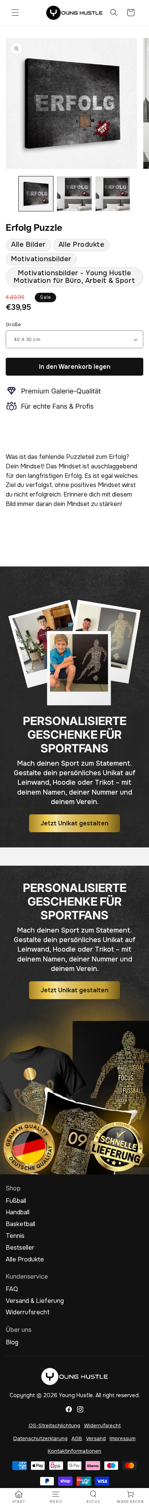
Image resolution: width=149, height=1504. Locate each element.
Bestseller (20, 1248)
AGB (76, 1438)
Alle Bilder (28, 244)
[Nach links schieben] (8, 195)
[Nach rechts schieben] (140, 195)
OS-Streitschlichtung (54, 1425)
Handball (17, 1212)
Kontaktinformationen (74, 1451)
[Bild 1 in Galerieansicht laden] (36, 193)
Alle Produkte (81, 244)
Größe (13, 324)
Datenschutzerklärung (40, 1438)
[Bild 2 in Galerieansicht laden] (74, 193)
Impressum (123, 1438)
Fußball (16, 1201)
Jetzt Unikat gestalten (74, 823)
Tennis (15, 1236)
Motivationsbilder (41, 259)
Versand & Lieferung (35, 1301)
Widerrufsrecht (28, 1312)
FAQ (12, 1289)
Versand (96, 1438)
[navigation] (18, 1497)
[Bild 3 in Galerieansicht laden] (113, 193)
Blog (12, 1342)
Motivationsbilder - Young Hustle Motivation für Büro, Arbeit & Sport (74, 276)
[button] (15, 12)
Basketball (20, 1224)
